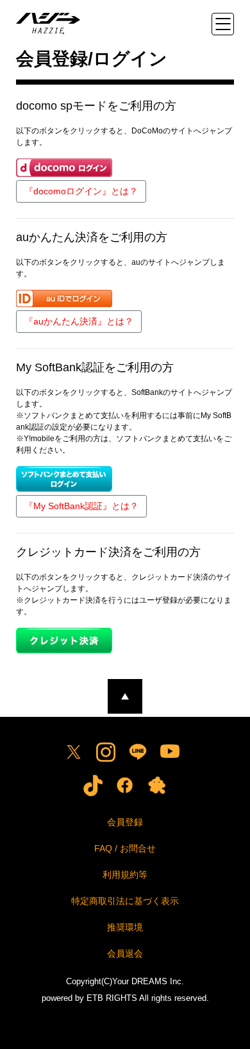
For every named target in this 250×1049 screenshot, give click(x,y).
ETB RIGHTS (112, 998)
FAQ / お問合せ (125, 848)
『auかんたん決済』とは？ (78, 321)
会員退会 (125, 953)
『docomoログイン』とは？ (81, 191)
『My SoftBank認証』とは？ (81, 506)
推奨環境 (125, 927)
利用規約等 (125, 874)
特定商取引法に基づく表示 (125, 901)
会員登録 (125, 822)
